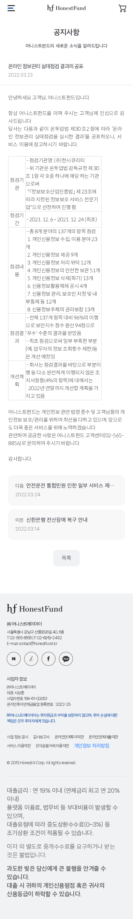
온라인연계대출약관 (103, 737)
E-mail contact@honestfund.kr (32, 643)
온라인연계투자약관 (69, 737)
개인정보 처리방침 (91, 746)
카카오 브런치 (31, 659)
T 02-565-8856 (19, 638)
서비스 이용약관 (18, 746)
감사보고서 (41, 737)
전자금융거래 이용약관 (52, 746)
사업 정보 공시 (17, 737)
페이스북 (49, 659)
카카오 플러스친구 (66, 659)
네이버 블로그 (14, 659)
